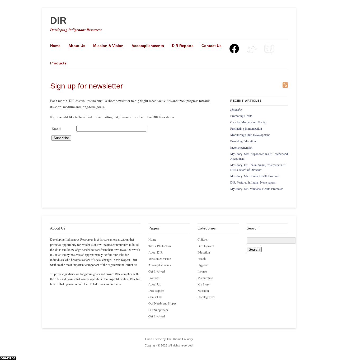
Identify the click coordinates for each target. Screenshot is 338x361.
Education (204, 252)
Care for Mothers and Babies (248, 122)
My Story (204, 284)
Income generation (241, 147)
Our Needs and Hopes (162, 303)
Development (206, 246)
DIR (58, 20)
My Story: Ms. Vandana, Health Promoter (256, 188)
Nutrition (203, 290)
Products (58, 63)
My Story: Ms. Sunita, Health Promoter (255, 176)
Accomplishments (148, 46)
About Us (76, 46)
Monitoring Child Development (250, 135)
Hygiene (203, 265)
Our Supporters (158, 310)
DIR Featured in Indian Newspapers (253, 182)
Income (202, 271)
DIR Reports (183, 46)
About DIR (155, 252)
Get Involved (156, 271)
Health (202, 258)
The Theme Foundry (180, 339)
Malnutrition (205, 278)
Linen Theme (153, 339)
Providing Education (243, 141)
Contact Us (211, 46)
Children (203, 239)
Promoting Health (241, 116)
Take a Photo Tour (159, 246)
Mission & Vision (108, 46)
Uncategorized (206, 297)
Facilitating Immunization (246, 128)
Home (55, 46)
